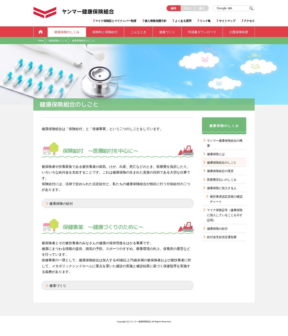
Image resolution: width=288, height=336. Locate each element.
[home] (41, 31)
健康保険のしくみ (58, 40)
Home (41, 40)
